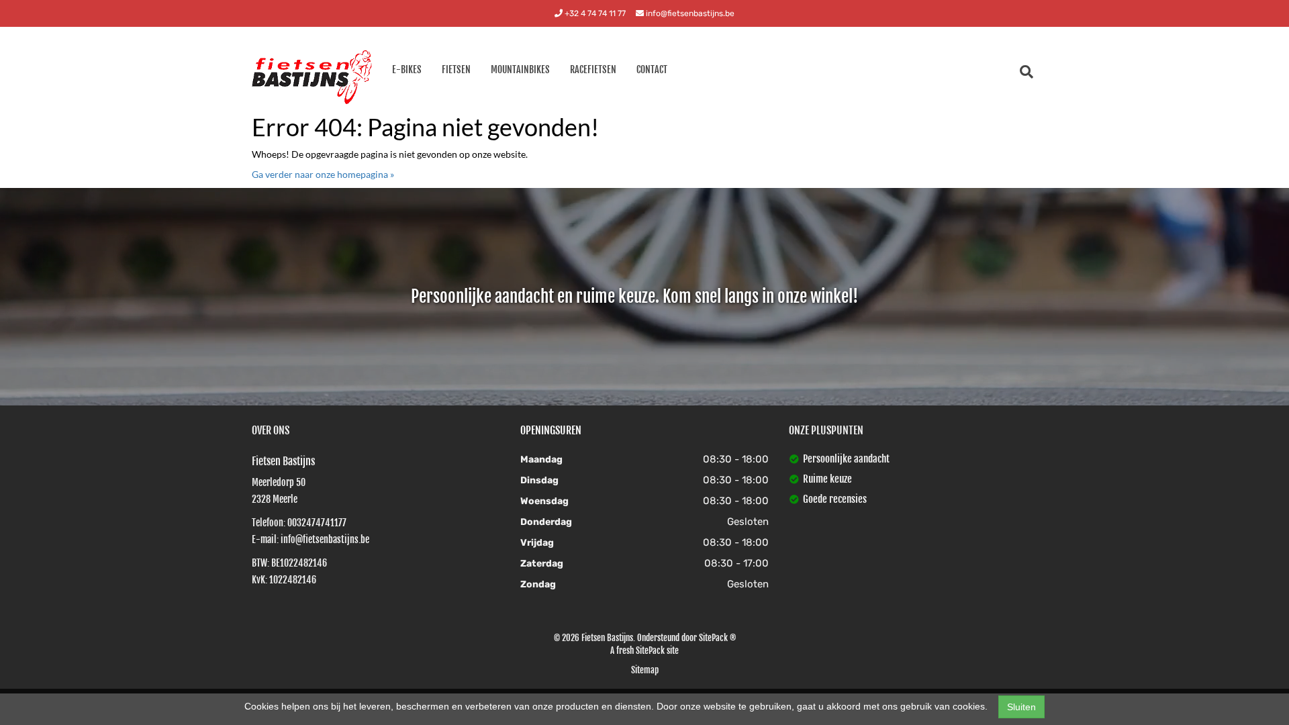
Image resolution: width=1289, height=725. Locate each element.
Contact (651, 69)
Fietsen (456, 69)
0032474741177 (316, 522)
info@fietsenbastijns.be (689, 13)
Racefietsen (593, 69)
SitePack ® (717, 637)
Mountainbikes (520, 69)
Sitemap (645, 670)
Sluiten (1021, 707)
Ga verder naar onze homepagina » (323, 174)
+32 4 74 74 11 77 (594, 13)
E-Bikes (407, 69)
